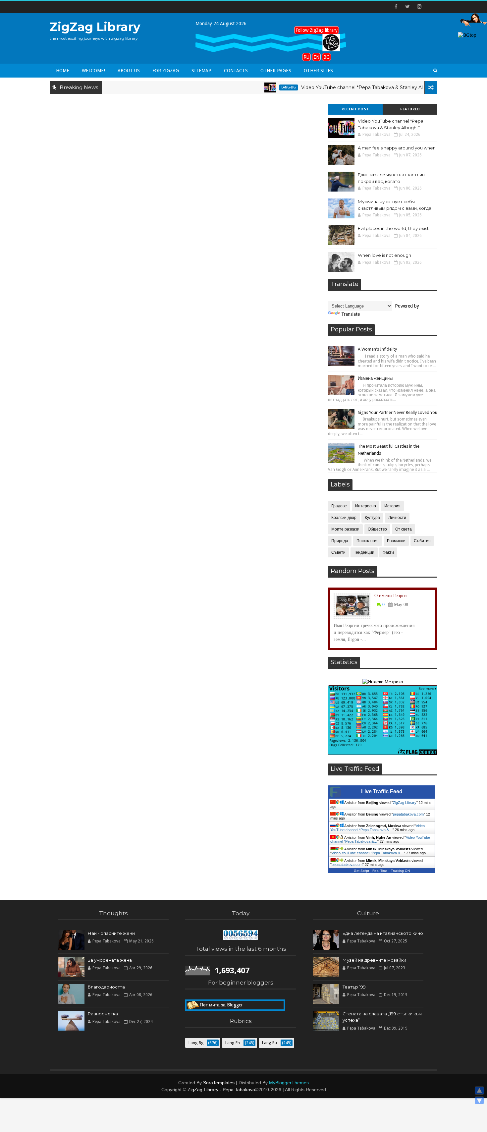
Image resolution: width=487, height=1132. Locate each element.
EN (316, 57)
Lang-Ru (345, 600)
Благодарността (106, 987)
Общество (377, 529)
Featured (410, 109)
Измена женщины (375, 378)
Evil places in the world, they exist (393, 228)
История (392, 506)
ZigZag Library (95, 27)
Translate (350, 314)
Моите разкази (345, 529)
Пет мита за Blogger (221, 1004)
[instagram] (419, 7)
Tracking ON (400, 871)
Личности (397, 517)
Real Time (380, 871)
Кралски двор (343, 517)
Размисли (396, 540)
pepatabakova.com (408, 814)
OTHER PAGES (275, 70)
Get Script (361, 871)
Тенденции (364, 552)
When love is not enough (384, 255)
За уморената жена (110, 960)
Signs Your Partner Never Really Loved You (397, 412)
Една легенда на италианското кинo (383, 933)
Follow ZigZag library (317, 30)
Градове (339, 506)
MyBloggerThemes (289, 1082)
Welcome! (93, 70)
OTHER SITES (318, 70)
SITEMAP (201, 70)
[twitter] (407, 7)
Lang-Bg (270, 87)
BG (326, 57)
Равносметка (103, 1013)
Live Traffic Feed (382, 791)
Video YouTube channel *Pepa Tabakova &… (377, 828)
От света (403, 529)
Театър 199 (354, 987)
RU (306, 57)
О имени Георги (390, 595)
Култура (372, 517)
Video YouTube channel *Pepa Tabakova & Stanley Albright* (351, 87)
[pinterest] (431, 7)
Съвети (338, 552)
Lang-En (232, 1043)
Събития (422, 540)
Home (62, 70)
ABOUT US (129, 70)
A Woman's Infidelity (377, 349)
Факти (388, 552)
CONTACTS (236, 70)
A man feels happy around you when (397, 147)
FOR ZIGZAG (165, 70)
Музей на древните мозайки (374, 960)
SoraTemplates (219, 1082)
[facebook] (396, 7)
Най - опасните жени (111, 933)
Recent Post (355, 109)
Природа (339, 540)
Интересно (365, 506)
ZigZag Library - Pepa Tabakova (221, 1089)
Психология (367, 540)
